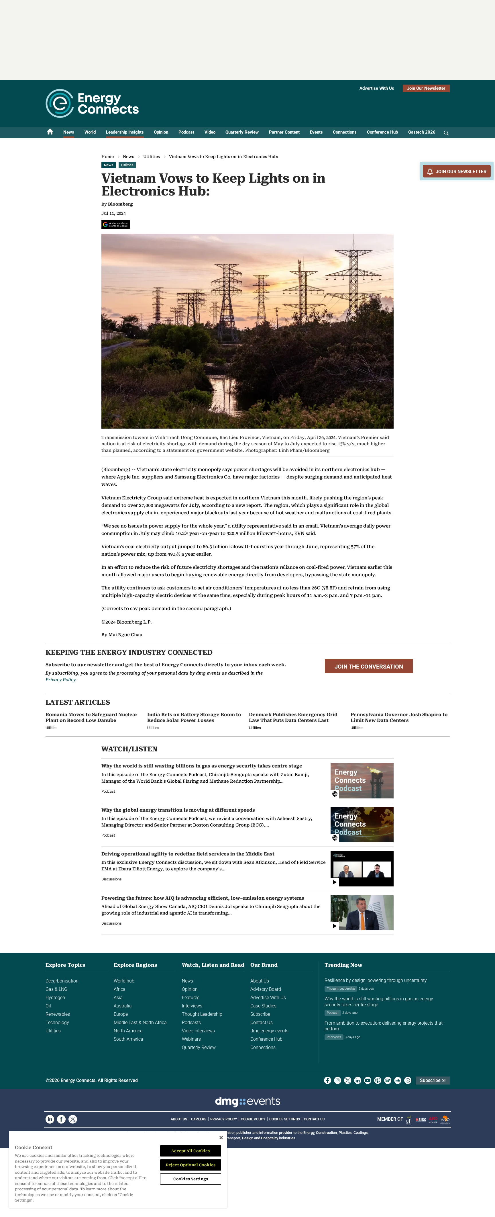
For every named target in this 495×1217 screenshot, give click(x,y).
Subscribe (260, 1014)
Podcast (186, 132)
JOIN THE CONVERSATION (369, 666)
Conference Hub (382, 132)
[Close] (221, 1137)
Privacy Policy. (61, 679)
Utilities (151, 156)
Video (210, 132)
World (90, 132)
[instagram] (337, 1080)
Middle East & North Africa (140, 1022)
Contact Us (261, 1022)
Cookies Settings (284, 1119)
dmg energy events (269, 1031)
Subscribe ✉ (432, 1080)
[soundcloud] (397, 1080)
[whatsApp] (407, 1080)
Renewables (58, 1014)
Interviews (192, 1006)
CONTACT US (314, 1119)
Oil (48, 1006)
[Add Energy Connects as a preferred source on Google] (115, 224)
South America (128, 1039)
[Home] (50, 132)
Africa (119, 989)
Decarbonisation (62, 981)
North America (128, 1031)
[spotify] (387, 1080)
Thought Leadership (202, 1014)
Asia (118, 997)
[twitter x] (347, 1080)
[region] (118, 1169)
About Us (259, 981)
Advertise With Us (377, 88)
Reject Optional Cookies (190, 1165)
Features (190, 997)
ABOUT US (179, 1119)
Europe (121, 1014)
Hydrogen (55, 997)
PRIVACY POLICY (223, 1119)
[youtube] (367, 1080)
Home (107, 156)
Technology (57, 1022)
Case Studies (263, 1006)
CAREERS (198, 1119)
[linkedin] (357, 1080)
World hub (124, 981)
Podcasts (191, 1022)
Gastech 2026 (421, 132)
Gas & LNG (56, 989)
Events (316, 132)
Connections (345, 132)
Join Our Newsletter (426, 88)
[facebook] (327, 1080)
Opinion (161, 132)
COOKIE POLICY (253, 1119)
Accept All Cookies (190, 1151)
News (68, 132)
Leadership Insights (125, 132)
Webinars (191, 1039)
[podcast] (377, 1080)
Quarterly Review (242, 132)
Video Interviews (198, 1031)
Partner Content (284, 132)
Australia (123, 1006)
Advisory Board (265, 989)
